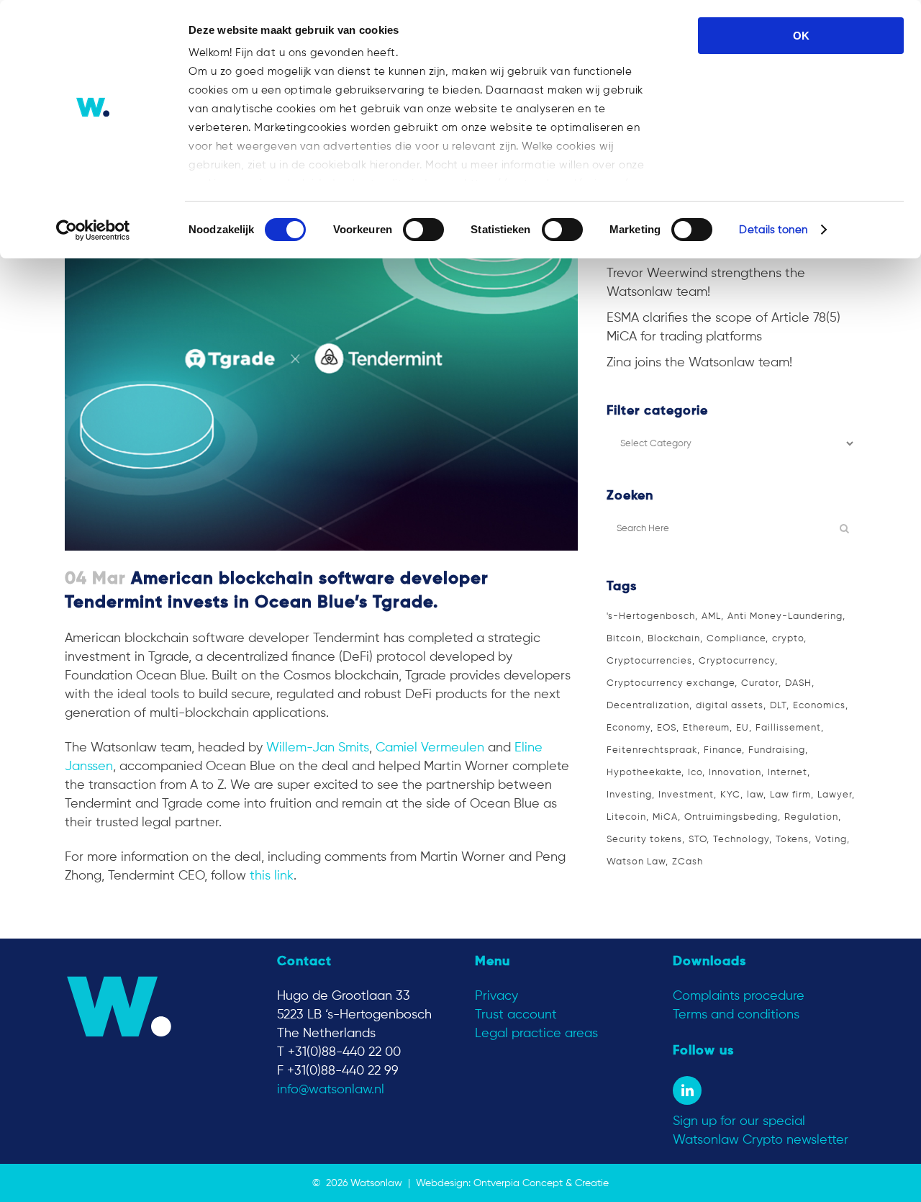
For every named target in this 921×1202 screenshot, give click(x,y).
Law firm (790, 795)
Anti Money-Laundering (785, 616)
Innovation (735, 772)
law (755, 795)
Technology (741, 839)
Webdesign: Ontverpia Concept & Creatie (512, 1183)
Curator (760, 683)
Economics (819, 705)
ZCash (687, 862)
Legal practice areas (536, 1033)
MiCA (665, 817)
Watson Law (636, 862)
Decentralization (648, 705)
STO (698, 839)
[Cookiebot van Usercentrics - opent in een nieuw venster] (93, 230)
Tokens (792, 839)
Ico (695, 772)
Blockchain (674, 638)
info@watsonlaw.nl (330, 1089)
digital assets (729, 705)
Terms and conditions (736, 1014)
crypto (788, 638)
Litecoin (626, 817)
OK (801, 36)
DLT (778, 705)
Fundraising (776, 750)
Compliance (736, 638)
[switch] (423, 229)
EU (742, 728)
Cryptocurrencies (649, 661)
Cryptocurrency (737, 661)
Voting (831, 839)
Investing (629, 795)
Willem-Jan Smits (317, 747)
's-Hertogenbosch (651, 616)
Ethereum (706, 728)
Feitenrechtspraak (652, 750)
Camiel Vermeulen (430, 747)
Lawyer (834, 795)
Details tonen (773, 230)
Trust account (516, 1014)
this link (272, 875)
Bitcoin (624, 638)
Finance (723, 750)
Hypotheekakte (644, 772)
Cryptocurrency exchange (671, 683)
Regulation (811, 817)
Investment (686, 795)
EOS (666, 728)
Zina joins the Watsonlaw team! (699, 362)
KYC (730, 795)
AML (711, 616)
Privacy (496, 996)
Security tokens (644, 839)
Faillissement (788, 728)
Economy (628, 728)
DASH (798, 683)
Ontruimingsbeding (731, 817)
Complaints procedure (738, 996)
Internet (787, 772)
